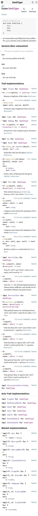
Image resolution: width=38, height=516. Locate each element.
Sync (9, 411)
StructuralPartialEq (17, 385)
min (4, 220)
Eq (8, 139)
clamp (5, 239)
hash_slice (11, 159)
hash (8, 147)
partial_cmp (11, 302)
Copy (9, 117)
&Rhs (12, 281)
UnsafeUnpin (13, 418)
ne (4, 279)
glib (3, 6)
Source (4, 14)
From (13, 471)
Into (17, 475)
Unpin (10, 415)
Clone (11, 89)
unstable (26, 100)
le (4, 337)
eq (7, 264)
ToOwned (15, 483)
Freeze (10, 399)
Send (9, 407)
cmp (7, 186)
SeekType (17, 2)
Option (6, 307)
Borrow (14, 441)
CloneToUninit (18, 460)
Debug (11, 121)
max (4, 201)
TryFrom (19, 491)
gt (4, 354)
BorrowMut (16, 449)
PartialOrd (13, 295)
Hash (10, 143)
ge (4, 369)
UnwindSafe (12, 422)
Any (13, 433)
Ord (9, 182)
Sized (13, 170)
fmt (7, 125)
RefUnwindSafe (14, 403)
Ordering (21, 188)
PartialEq (13, 257)
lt (4, 322)
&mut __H (14, 149)
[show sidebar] (2, 2)
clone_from (8, 103)
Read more (32, 96)
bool (19, 266)
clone (8, 93)
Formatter (7, 127)
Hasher (19, 147)
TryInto (19, 502)
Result (24, 127)
